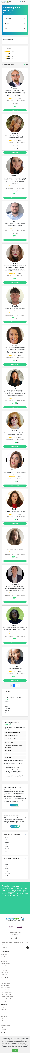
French (5, 42)
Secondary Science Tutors (7, 998)
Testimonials (4, 1023)
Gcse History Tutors (5, 987)
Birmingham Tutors (5, 956)
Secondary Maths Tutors (6, 1001)
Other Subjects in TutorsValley (11, 858)
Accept (15, 1050)
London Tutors (4, 954)
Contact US (14, 826)
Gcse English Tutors (5, 985)
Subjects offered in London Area (12, 834)
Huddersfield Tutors (5, 968)
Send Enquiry (14, 805)
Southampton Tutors (5, 963)
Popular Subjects (8, 692)
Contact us (3, 1009)
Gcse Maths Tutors (5, 983)
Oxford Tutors (4, 970)
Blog (2, 1018)
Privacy (2, 1027)
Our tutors (3, 1014)
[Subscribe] (27, 947)
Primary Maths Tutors (6, 989)
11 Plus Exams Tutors (6, 981)
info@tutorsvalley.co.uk (11, 895)
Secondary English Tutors (7, 996)
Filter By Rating (7, 48)
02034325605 (15, 934)
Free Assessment (15, 110)
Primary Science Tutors (6, 992)
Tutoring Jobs (4, 1016)
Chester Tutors (4, 972)
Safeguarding (4, 1029)
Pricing (2, 1011)
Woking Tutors (4, 974)
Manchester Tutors (5, 959)
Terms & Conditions (5, 1025)
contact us (11, 892)
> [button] (18, 685)
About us (3, 1007)
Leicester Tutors (4, 965)
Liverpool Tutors (4, 961)
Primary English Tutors (6, 994)
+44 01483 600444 (18, 893)
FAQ (2, 1020)
